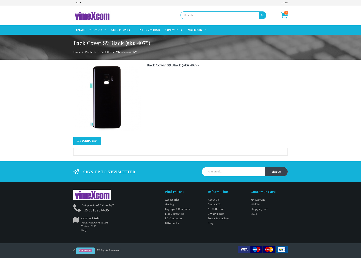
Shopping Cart (259, 209)
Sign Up (276, 172)
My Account (258, 200)
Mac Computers (174, 214)
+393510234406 (95, 210)
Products (90, 52)
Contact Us (214, 204)
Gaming (169, 204)
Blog (210, 223)
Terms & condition (218, 218)
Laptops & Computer (177, 209)
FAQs (254, 214)
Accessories (172, 200)
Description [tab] (87, 141)
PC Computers (174, 218)
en (78, 2)
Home (77, 52)
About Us (213, 200)
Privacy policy (216, 214)
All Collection (216, 209)
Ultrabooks (172, 223)
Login (284, 2)
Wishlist (255, 204)
